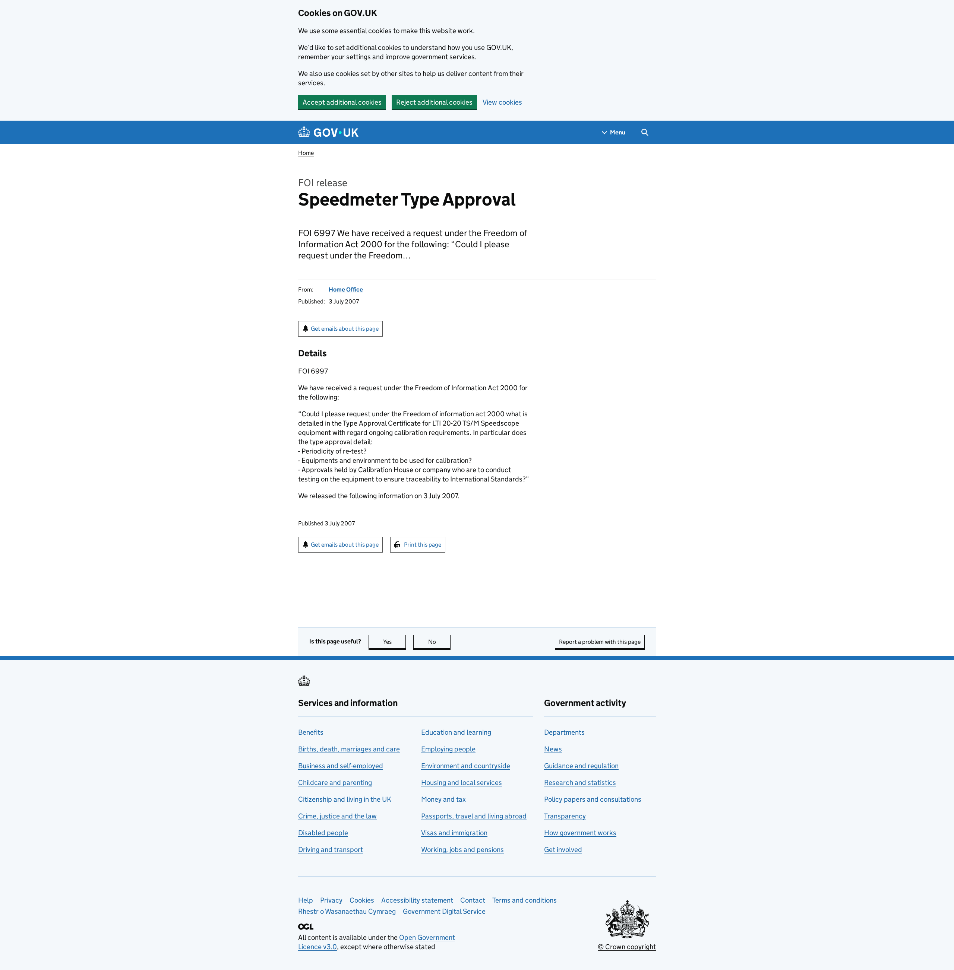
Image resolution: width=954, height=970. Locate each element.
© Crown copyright (627, 946)
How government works (580, 833)
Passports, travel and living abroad (474, 816)
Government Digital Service (444, 911)
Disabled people (323, 833)
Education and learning (456, 732)
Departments (564, 732)
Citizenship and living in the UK (344, 799)
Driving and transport (330, 849)
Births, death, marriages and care (349, 749)
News (553, 749)
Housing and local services (461, 782)
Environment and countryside (465, 765)
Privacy (331, 900)
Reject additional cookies (434, 102)
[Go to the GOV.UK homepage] (328, 132)
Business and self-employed (340, 765)
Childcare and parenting (335, 782)
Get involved (563, 849)
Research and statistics (580, 782)
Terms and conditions (524, 900)
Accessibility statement (417, 900)
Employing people (448, 749)
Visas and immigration (454, 833)
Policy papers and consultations (592, 799)
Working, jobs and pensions (462, 849)
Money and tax (443, 799)
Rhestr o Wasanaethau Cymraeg (347, 911)
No (439, 641)
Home (306, 152)
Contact (472, 900)
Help (305, 900)
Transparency (565, 816)
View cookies (502, 102)
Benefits (310, 732)
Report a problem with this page (600, 641)
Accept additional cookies (342, 102)
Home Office (346, 289)
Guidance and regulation (581, 765)
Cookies (362, 900)
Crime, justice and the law (337, 816)
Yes (394, 641)
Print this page (422, 544)
